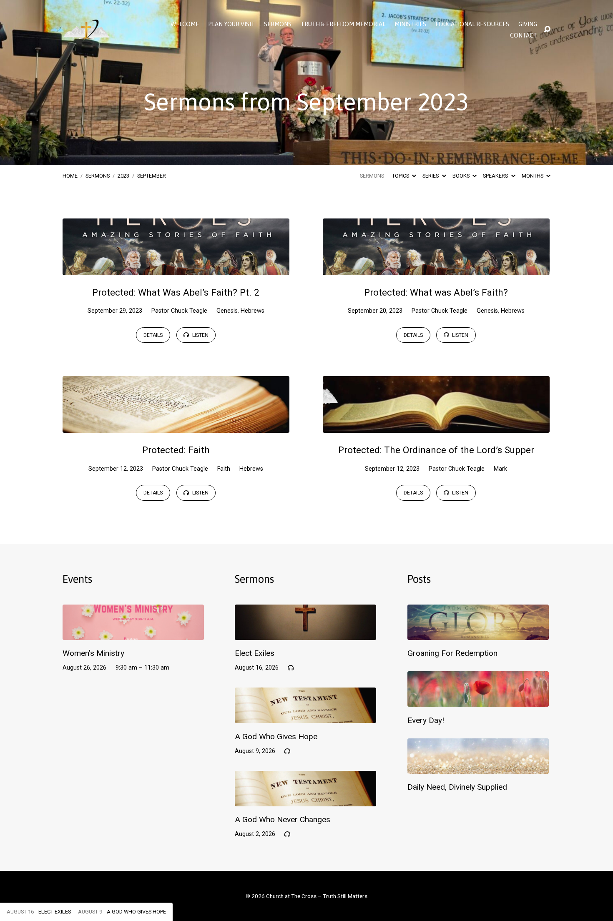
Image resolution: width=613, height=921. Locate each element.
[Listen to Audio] (291, 668)
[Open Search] (547, 29)
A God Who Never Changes (282, 819)
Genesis (227, 310)
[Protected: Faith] (176, 426)
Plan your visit (231, 24)
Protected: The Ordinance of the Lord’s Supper (436, 449)
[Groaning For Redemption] (478, 633)
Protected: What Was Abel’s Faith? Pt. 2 (175, 292)
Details (153, 335)
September (151, 176)
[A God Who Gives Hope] (305, 716)
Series (431, 176)
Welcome (185, 24)
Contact (523, 35)
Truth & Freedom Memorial (343, 24)
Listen (200, 335)
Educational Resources (472, 24)
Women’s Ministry (93, 653)
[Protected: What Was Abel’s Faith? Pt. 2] (176, 269)
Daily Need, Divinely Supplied (457, 787)
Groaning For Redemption (452, 653)
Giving (527, 24)
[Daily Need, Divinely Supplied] (478, 767)
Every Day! (425, 720)
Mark (500, 468)
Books (461, 176)
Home (70, 176)
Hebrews (252, 310)
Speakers (496, 176)
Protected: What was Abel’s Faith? (436, 292)
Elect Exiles (254, 653)
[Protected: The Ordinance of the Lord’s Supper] (436, 426)
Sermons (277, 24)
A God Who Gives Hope (276, 736)
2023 (123, 176)
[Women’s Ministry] (133, 633)
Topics (401, 176)
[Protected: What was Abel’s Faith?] (436, 269)
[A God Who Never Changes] (305, 800)
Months (533, 176)
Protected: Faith (176, 449)
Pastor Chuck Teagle (179, 310)
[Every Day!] (478, 700)
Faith (223, 468)
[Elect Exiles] (305, 633)
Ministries (410, 24)
